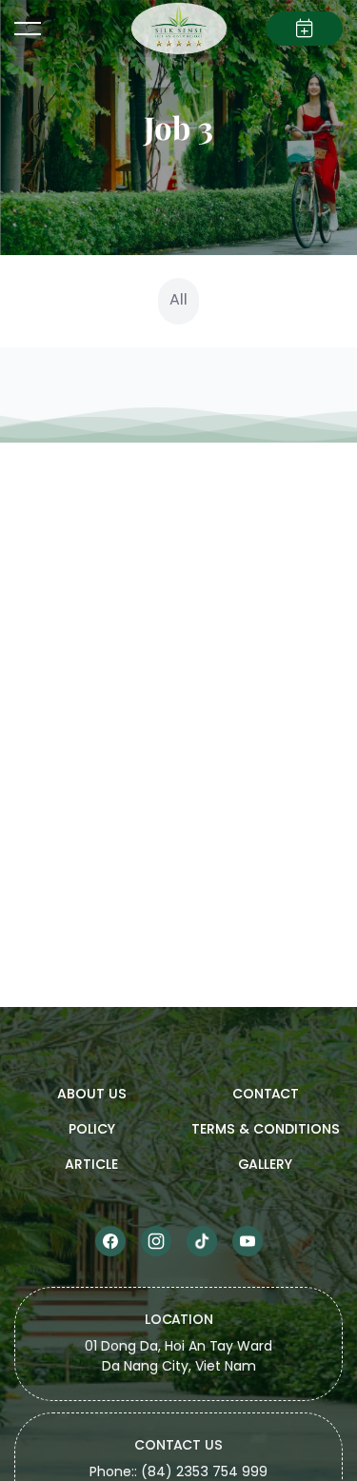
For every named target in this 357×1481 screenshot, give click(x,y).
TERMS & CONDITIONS (265, 1130)
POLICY (92, 1130)
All (178, 300)
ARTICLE (91, 1165)
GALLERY (265, 1165)
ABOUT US (92, 1095)
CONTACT (265, 1095)
